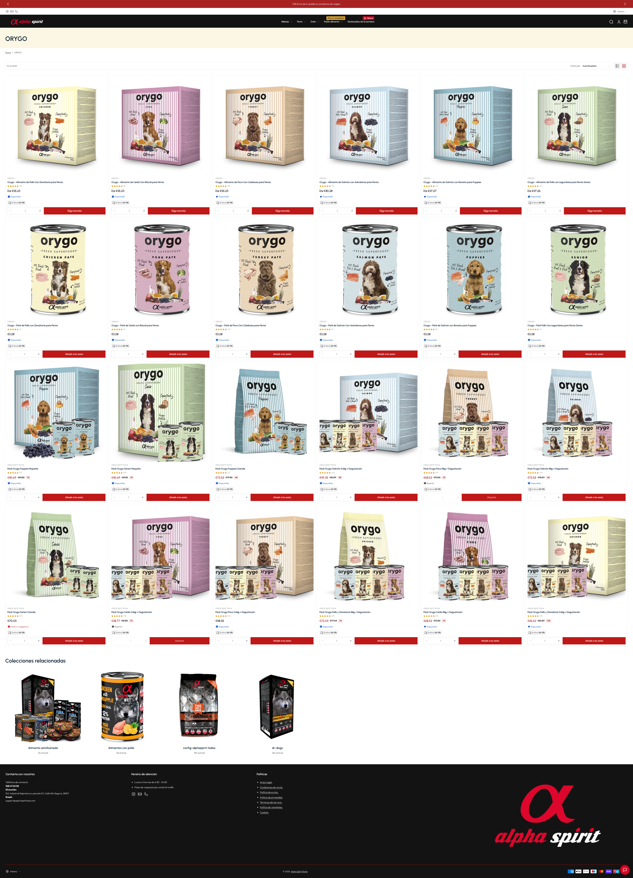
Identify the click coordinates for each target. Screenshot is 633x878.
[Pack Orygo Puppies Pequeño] (56, 413)
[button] (620, 11)
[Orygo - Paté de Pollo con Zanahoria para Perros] (56, 269)
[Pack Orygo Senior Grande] (56, 556)
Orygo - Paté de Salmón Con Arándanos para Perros (346, 325)
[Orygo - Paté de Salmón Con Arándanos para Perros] (368, 269)
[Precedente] (8, 4)
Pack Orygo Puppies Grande (230, 468)
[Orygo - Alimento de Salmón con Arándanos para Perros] (368, 126)
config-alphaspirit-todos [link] (199, 748)
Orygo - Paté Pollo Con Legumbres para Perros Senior (555, 325)
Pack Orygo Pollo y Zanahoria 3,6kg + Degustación (554, 612)
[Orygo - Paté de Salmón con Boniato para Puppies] (472, 269)
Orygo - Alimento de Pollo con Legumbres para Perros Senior (559, 182)
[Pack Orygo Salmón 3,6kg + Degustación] (368, 413)
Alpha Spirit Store (299, 871)
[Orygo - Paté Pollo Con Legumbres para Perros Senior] (577, 269)
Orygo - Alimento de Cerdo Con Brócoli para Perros (137, 182)
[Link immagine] (43, 712)
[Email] (12, 11)
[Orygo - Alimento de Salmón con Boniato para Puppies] (472, 126)
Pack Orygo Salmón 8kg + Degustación (548, 468)
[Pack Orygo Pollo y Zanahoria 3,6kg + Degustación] (577, 556)
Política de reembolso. (271, 807)
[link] (288, 22)
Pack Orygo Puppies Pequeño (22, 468)
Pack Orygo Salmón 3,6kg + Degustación (340, 468)
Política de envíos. (269, 792)
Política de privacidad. (271, 797)
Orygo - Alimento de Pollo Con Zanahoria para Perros (35, 182)
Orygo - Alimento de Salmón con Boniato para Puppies (452, 182)
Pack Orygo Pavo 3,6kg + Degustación (235, 612)
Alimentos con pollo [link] (121, 748)
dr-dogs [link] (277, 748)
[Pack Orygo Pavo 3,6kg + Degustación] (264, 556)
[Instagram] (7, 11)
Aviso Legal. (266, 782)
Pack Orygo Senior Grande (21, 612)
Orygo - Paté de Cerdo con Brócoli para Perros (135, 325)
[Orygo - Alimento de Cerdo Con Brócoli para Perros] (160, 126)
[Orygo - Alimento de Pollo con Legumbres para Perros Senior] (577, 126)
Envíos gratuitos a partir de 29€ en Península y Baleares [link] (257, 3)
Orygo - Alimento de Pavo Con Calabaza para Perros (243, 182)
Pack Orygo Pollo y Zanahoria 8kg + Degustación (344, 612)
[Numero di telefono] (16, 11)
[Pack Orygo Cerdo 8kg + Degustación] (472, 556)
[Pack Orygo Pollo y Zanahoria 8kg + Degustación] (368, 556)
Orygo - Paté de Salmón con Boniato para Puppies (449, 325)
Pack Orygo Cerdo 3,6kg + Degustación (131, 612)
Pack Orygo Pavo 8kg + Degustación (442, 468)
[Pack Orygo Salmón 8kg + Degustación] (577, 413)
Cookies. (264, 812)
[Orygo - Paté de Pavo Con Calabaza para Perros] (264, 269)
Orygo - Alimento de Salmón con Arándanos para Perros (349, 182)
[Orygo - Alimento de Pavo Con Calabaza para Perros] (264, 126)
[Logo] (27, 22)
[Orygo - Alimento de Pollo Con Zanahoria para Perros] (56, 126)
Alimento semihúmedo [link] (43, 748)
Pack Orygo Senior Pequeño (126, 468)
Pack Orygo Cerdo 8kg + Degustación (442, 612)
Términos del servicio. (271, 802)
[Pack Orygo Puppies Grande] (264, 413)
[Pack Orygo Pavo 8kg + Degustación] (472, 413)
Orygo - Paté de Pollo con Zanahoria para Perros (32, 325)
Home (8, 52)
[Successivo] (625, 4)
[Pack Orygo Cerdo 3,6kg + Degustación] (160, 556)
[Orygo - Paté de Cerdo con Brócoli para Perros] (160, 269)
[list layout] (617, 66)
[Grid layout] (624, 66)
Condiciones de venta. (271, 787)
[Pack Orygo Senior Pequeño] (160, 413)
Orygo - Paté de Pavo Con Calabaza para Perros (240, 325)
